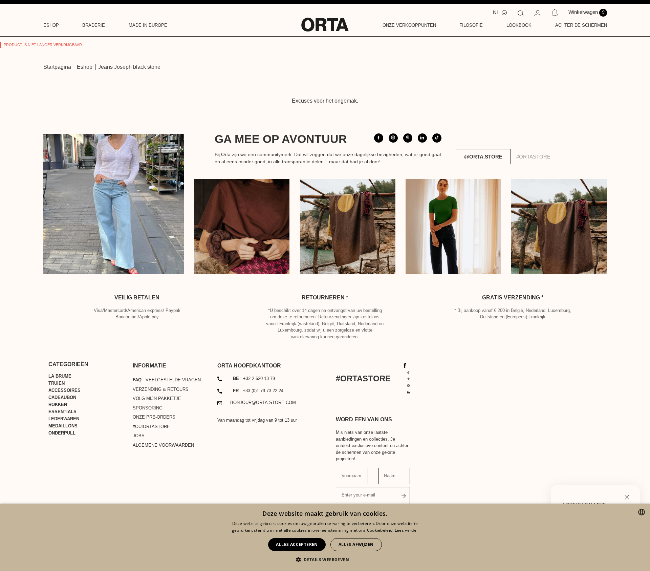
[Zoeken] (520, 12)
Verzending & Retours (161, 389)
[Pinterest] (408, 378)
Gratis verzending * (512, 297)
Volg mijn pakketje (157, 398)
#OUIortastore (151, 426)
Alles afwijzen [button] (356, 544)
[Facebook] (405, 364)
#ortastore (533, 157)
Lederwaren (63, 418)
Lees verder (406, 530)
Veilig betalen (136, 297)
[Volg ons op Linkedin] (422, 138)
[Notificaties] (555, 12)
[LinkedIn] (408, 391)
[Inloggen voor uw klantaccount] (537, 12)
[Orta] (325, 19)
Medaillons (63, 425)
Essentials (62, 411)
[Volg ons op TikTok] (436, 138)
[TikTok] (408, 372)
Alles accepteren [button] (297, 544)
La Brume (59, 376)
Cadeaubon (62, 397)
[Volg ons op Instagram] (393, 138)
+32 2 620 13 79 (254, 378)
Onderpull (61, 433)
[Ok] (404, 495)
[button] (325, 559)
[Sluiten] (627, 496)
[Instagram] (408, 385)
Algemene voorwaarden (163, 445)
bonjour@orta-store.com (263, 402)
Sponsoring (147, 407)
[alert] (325, 537)
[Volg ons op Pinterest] (407, 138)
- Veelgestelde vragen (167, 379)
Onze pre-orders (154, 417)
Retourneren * (325, 297)
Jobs (139, 435)
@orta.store (483, 157)
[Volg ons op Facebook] (378, 138)
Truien (56, 383)
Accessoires (64, 390)
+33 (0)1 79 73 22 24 (258, 390)
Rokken (57, 404)
